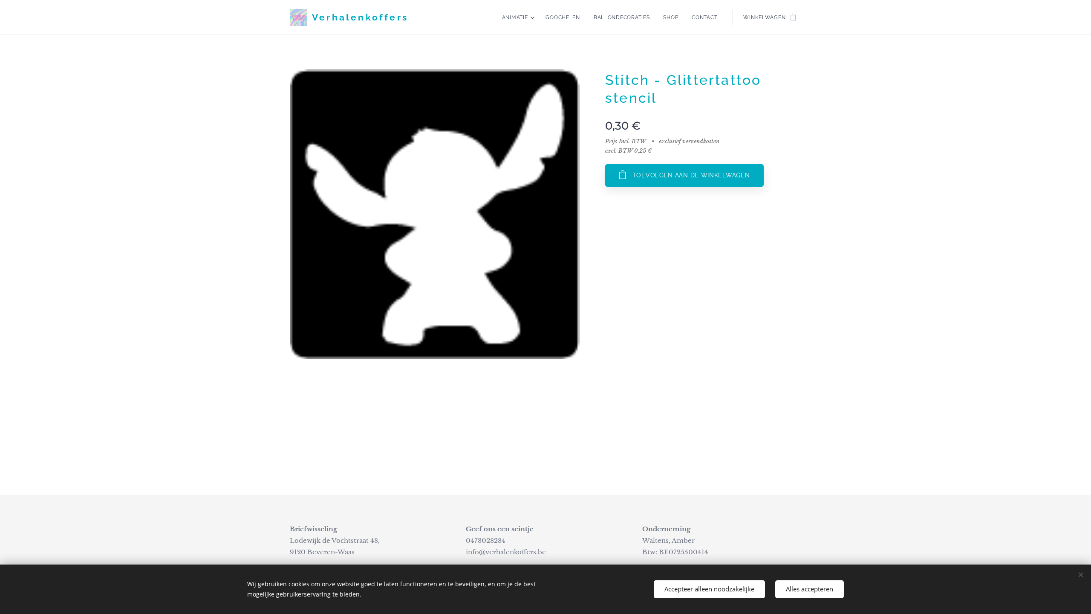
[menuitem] (519, 17)
